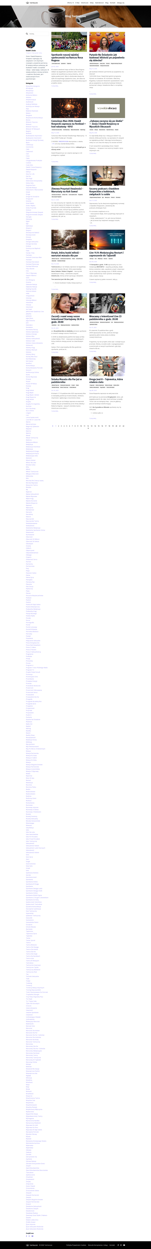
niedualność (30, 526)
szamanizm (30, 920)
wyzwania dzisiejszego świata (36, 1141)
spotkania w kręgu (32, 884)
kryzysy (28, 386)
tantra (28, 943)
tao (27, 974)
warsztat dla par (31, 1033)
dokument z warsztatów (34, 190)
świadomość (30, 1211)
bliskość (28, 124)
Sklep (92, 3)
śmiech (28, 1204)
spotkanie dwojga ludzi (34, 888)
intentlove (54, 325)
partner (28, 562)
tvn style (29, 999)
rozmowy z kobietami (33, 812)
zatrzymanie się (31, 1157)
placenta (29, 584)
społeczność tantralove (34, 904)
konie (28, 375)
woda (28, 1089)
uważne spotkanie (32, 1012)
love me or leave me (33, 420)
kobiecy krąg (30, 347)
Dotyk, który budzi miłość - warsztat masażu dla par (65, 254)
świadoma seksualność (34, 1206)
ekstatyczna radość (32, 232)
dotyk (73, 258)
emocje (28, 237)
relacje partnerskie (104, 65)
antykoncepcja (31, 100)
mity (27, 467)
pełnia (28, 575)
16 (102, 426)
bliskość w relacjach (94, 63)
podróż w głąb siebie (33, 604)
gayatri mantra (31, 275)
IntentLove (84, 3)
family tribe (64, 194)
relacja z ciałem (31, 758)
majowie (29, 429)
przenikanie (30, 679)
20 (116, 426)
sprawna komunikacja (33, 906)
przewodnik (30, 695)
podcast (113, 197)
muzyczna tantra (32, 485)
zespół (28, 1166)
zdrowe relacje (31, 1161)
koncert (28, 370)
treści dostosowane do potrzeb (37, 992)
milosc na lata (31, 462)
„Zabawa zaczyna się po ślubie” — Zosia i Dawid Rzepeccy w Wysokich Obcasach (106, 124)
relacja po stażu (31, 755)
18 (109, 426)
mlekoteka (29, 476)
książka (28, 402)
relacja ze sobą (31, 760)
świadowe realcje (61, 260)
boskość (29, 133)
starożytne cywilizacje (33, 909)
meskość (29, 458)
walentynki (30, 1024)
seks (27, 830)
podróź (28, 600)
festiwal (29, 260)
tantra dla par (31, 952)
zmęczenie (29, 1184)
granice (28, 282)
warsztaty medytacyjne (34, 1051)
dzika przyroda (31, 208)
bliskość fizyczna (55, 385)
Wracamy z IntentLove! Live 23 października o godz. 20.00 (105, 318)
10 (81, 426)
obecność (29, 537)
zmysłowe (29, 1177)
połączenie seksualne (33, 641)
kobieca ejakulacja (100, 385)
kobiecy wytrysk (31, 350)
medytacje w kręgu (32, 451)
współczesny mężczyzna (34, 1109)
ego (103, 197)
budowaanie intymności (66, 258)
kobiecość (29, 345)
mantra (28, 431)
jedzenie (29, 316)
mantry (28, 433)
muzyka (28, 487)
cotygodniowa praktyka (34, 160)
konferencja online (32, 372)
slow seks (29, 866)
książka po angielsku (33, 404)
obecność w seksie (32, 541)
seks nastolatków (32, 834)
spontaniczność (31, 877)
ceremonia (29, 147)
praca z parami (31, 650)
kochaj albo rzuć (31, 356)
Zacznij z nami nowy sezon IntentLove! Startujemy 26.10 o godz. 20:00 (67, 319)
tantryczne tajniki (32, 967)
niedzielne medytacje (33, 528)
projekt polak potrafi (33, 672)
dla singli (29, 178)
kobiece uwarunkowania (34, 343)
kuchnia (28, 406)
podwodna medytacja (33, 609)
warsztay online (31, 1062)
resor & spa (30, 778)
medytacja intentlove (65, 325)
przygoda (29, 699)
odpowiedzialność (32, 553)
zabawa (28, 1150)
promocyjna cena (32, 677)
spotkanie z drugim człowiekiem (37, 897)
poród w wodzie (31, 629)
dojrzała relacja (31, 187)
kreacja (28, 379)
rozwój (28, 814)
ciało (27, 149)
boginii (28, 131)
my (27, 489)
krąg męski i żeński (32, 395)
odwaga (28, 555)
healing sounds (31, 289)
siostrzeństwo (31, 864)
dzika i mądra (30, 205)
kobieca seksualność (94, 387)
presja (28, 659)
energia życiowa (31, 244)
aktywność (29, 93)
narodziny (29, 514)
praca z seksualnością (33, 652)
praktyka (29, 656)
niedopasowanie (31, 523)
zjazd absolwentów (32, 1168)
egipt (28, 221)
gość (27, 278)
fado (27, 251)
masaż (28, 435)
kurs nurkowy (30, 408)
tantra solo (30, 958)
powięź (28, 636)
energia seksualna (32, 242)
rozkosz (28, 801)
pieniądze (29, 580)
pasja (27, 571)
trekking (29, 983)
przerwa (28, 683)
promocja (29, 674)
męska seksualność (75, 129)
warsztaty (29, 1044)
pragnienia (29, 654)
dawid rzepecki (31, 169)
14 (95, 426)
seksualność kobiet (32, 846)
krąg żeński (30, 399)
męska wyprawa (31, 496)
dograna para (30, 185)
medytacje (29, 449)
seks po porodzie (32, 837)
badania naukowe (32, 111)
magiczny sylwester (32, 426)
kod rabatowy (66, 129)
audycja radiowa (31, 104)
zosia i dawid (30, 1186)
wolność (29, 1091)
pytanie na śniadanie (94, 65)
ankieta (28, 97)
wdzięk (28, 1064)
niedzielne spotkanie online (35, 530)
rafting (28, 728)
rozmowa (118, 197)
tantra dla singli (31, 954)
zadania (28, 1152)
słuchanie (29, 929)
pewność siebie (31, 573)
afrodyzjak (29, 88)
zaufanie (29, 1159)
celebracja (29, 145)
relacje (96, 129)
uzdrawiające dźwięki (33, 1017)
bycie (27, 142)
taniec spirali (30, 940)
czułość (73, 385)
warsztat (29, 1028)
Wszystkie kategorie (33, 86)
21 (120, 426)
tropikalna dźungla (32, 994)
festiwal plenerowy (32, 264)
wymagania (30, 1118)
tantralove (29, 963)
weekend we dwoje (32, 1069)
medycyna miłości (32, 442)
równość (29, 825)
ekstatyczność (31, 235)
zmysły (28, 1181)
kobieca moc (116, 385)
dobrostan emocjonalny (34, 181)
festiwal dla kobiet (32, 262)
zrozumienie (30, 1188)
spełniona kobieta (32, 873)
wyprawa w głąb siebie (34, 1130)
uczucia (28, 1006)
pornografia (30, 622)
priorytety (29, 661)
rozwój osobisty (31, 816)
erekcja (28, 246)
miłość (28, 469)
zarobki (28, 1154)
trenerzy (29, 985)
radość (28, 726)
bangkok (29, 115)
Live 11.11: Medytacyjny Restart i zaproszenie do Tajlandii (106, 254)
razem (28, 733)
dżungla (28, 217)
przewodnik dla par (32, 697)
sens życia (29, 857)
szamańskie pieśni (32, 922)
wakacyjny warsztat (33, 1021)
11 (84, 426)
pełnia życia (30, 577)
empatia (29, 239)
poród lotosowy (31, 627)
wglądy (28, 1075)
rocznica (29, 785)
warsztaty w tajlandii (56, 196)
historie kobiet (31, 291)
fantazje (29, 255)
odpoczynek (30, 550)
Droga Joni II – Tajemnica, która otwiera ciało (106, 381)
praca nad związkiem (33, 645)
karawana (29, 327)
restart (105, 258)
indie (27, 293)
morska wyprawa (32, 483)
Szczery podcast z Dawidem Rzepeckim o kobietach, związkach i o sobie (104, 191)
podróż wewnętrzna (33, 607)
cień (27, 154)
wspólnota (29, 1103)
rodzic (28, 789)
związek (28, 1193)
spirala (28, 875)
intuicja (28, 305)
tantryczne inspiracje (33, 965)
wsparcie (29, 1096)
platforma (29, 589)
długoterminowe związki (34, 214)
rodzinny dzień (31, 798)
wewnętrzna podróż (33, 1071)
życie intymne (30, 1224)
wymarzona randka (32, 1121)
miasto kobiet (30, 460)
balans (28, 113)
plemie (28, 593)
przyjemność (30, 708)
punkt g (28, 715)
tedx (27, 979)
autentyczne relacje (56, 194)
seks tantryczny (31, 841)
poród (28, 625)
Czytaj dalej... (55, 86)
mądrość (29, 492)
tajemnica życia (31, 933)
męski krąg (82, 129)
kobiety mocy (30, 354)
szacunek (29, 918)
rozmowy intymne (32, 807)
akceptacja (29, 91)
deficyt (28, 172)
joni (27, 323)
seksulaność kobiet (32, 852)
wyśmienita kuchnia (33, 1143)
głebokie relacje (55, 387)
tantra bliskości (31, 945)
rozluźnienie (30, 803)
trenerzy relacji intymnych (35, 988)
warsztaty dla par (32, 1046)
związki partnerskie (32, 1202)
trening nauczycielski (33, 990)
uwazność (54, 260)
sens (27, 855)
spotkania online (75, 325)
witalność (29, 1082)
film (27, 271)
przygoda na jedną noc (34, 701)
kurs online (30, 411)
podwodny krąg (31, 611)
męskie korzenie (31, 501)
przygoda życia (31, 704)
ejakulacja (29, 226)
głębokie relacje (31, 287)
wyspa (28, 1136)
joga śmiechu (30, 320)
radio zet (29, 724)
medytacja (100, 258)
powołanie (29, 638)
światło (28, 1218)
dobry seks (102, 63)
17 (105, 426)
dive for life (30, 174)
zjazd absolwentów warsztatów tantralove (37, 1171)
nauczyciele (30, 519)
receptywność (31, 737)
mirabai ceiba (30, 465)
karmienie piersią (32, 329)
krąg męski (29, 393)
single (28, 861)
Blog (106, 3)
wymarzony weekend (33, 1123)
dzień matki (30, 203)
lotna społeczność (56, 63)
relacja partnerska (32, 753)
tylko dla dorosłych (32, 1003)
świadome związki (32, 1208)
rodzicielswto (30, 794)
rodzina (28, 796)
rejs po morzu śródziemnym (35, 749)
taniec (28, 938)
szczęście (29, 924)
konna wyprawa (31, 377)
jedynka (28, 314)
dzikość (28, 210)
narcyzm (29, 512)
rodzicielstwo (102, 129)
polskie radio (30, 616)
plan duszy (29, 586)
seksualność (30, 843)
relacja (28, 751)
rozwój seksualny (32, 819)
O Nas (77, 3)
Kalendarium (99, 3)
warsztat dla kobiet (33, 1030)
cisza (27, 156)
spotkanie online (93, 324)
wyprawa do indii (32, 1125)
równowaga (30, 823)
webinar (29, 1066)
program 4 (29, 665)
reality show (30, 735)
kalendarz (29, 325)
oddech (28, 548)
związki (116, 129)
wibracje (29, 1078)
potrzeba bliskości (32, 631)
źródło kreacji (30, 1222)
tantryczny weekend (33, 970)
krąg (27, 388)
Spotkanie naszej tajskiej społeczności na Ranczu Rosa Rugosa (67, 57)
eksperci (29, 228)
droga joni (92, 385)
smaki (28, 868)
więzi (28, 1085)
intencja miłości (31, 300)
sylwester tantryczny (33, 915)
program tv (30, 670)
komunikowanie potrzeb (34, 368)
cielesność (29, 151)
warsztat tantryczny (33, 1042)
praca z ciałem (31, 647)
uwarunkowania (31, 1008)
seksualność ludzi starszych (35, 848)
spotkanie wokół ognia (34, 895)
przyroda (29, 710)
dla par (28, 176)
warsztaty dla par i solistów (35, 1048)
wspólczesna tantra (33, 1098)
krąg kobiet (102, 387)
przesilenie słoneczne (33, 686)
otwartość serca (31, 559)
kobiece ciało (30, 341)
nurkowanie (30, 535)
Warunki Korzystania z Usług (98, 1245)
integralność (30, 296)
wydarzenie (30, 1112)
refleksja (29, 742)
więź (27, 1087)
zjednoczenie (30, 1175)
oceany (28, 546)
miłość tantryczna (32, 471)
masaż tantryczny (64, 387)
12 (88, 426)
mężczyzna (107, 197)
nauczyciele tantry (32, 521)
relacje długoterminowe (34, 765)
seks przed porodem (33, 839)
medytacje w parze (32, 453)
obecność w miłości (32, 539)
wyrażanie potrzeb (32, 1132)
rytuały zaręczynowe (33, 821)
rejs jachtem (30, 744)
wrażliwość (30, 1094)
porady (28, 618)
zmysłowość (30, 1179)
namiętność (30, 510)
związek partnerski (32, 1195)
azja (27, 109)
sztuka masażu (79, 258)
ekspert (28, 230)
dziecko (108, 63)
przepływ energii (31, 681)
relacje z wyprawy (32, 771)
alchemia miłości (31, 95)
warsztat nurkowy (32, 1039)
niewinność (30, 532)
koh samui (29, 361)
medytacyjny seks (32, 456)
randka (28, 731)
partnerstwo (30, 566)
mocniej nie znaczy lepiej (34, 480)
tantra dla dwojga (32, 947)
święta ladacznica (32, 1220)
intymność (29, 307)
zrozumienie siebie (32, 1190)
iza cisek (29, 309)
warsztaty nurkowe (32, 1053)
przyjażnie (80, 194)
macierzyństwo (31, 424)
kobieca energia (108, 385)
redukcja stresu (31, 740)
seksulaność (30, 850)
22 (123, 426)
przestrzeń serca (31, 692)
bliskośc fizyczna (55, 258)
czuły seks (29, 165)
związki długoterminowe (34, 1199)
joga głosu (29, 318)
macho (28, 422)
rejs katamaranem (32, 746)
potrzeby (29, 634)
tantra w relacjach (32, 961)
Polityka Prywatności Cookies (76, 1245)
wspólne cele (30, 1100)
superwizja (29, 913)
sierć (27, 859)
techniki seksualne (32, 976)
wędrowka (29, 1145)
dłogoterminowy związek (116, 63)
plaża (27, 591)
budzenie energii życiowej (34, 140)
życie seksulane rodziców (34, 1229)
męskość (29, 505)
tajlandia (69, 63)
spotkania (29, 879)
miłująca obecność (32, 474)
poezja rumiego (31, 613)
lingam (28, 413)
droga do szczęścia (32, 196)
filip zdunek (30, 269)
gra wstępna (30, 280)
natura (28, 517)
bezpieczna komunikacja (34, 118)
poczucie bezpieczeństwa (34, 595)
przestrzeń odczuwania (34, 690)
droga (28, 194)
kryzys (28, 381)
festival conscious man (57, 129)
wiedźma (29, 1080)
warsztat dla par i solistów (35, 1035)
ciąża (27, 158)
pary (27, 568)
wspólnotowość (31, 1105)
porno (28, 620)
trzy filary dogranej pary (34, 997)
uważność (29, 1015)
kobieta (28, 352)
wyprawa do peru (32, 1127)
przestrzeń (29, 688)
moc (27, 478)
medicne (29, 440)
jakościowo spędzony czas (35, 311)
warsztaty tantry (32, 1055)
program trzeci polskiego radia (37, 668)
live (95, 258)
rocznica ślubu (31, 787)
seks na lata (30, 832)
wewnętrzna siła (31, 1073)
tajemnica (29, 931)
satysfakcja (30, 828)
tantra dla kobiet (110, 387)
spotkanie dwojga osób (34, 891)
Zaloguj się (120, 3)
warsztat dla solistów (33, 1037)
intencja (91, 258)
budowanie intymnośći (105, 322)
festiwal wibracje (32, 266)
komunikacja (30, 365)
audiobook (29, 102)
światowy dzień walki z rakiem (36, 1215)
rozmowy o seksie (32, 810)
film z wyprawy (31, 273)
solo (27, 870)
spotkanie (63, 63)
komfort (29, 363)
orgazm (28, 557)
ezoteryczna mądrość (33, 248)
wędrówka (29, 1148)
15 (98, 426)
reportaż (29, 776)
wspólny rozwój (31, 1107)
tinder (28, 981)
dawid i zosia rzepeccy (34, 167)
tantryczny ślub (31, 972)
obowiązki (29, 544)
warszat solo (30, 1026)
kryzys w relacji (31, 384)
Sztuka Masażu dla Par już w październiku (66, 381)
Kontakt (112, 3)
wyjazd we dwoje (32, 1114)
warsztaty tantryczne (33, 1057)
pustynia (29, 717)
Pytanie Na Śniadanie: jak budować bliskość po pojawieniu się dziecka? (106, 57)
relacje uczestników (33, 769)
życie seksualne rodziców (34, 1227)
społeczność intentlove (34, 902)
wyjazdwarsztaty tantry (34, 1116)
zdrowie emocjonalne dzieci (35, 1163)
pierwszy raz (30, 582)
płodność (29, 722)
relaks (28, 774)
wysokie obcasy (110, 129)
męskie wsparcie (31, 503)
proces (28, 663)
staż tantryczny (31, 911)
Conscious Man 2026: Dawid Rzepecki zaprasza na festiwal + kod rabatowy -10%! (68, 124)
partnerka (29, 564)
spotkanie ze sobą (32, 900)
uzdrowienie (30, 1019)
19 (113, 426)
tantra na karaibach (33, 956)
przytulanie (30, 713)
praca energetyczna (32, 643)
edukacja (29, 219)
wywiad (28, 1139)
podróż (28, 602)
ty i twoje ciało (31, 1001)
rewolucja (29, 783)
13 (91, 426)
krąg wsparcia (31, 397)
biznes (28, 120)
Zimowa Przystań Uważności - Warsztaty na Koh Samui (67, 190)
